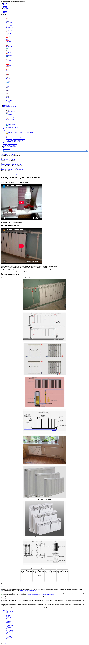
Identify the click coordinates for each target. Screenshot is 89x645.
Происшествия (9, 625)
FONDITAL (9, 65)
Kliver (7, 91)
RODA (7, 70)
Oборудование (9, 621)
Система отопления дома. (22, 182)
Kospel (7, 94)
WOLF (7, 75)
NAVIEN (8, 63)
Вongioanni (8, 60)
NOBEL (8, 78)
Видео (9, 174)
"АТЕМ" (8, 36)
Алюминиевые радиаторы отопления (28, 601)
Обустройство (9, 630)
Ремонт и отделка (10, 635)
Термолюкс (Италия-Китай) (12, 127)
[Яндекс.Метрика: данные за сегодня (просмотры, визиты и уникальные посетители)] (5, 643)
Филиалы (5, 9)
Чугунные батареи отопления (8, 159)
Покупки (8, 613)
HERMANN (9, 30)
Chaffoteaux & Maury (11, 97)
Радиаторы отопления (18, 174)
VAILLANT (9, 49)
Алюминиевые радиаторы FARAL (14, 137)
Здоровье (8, 622)
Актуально (8, 636)
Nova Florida (9, 102)
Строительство (9, 611)
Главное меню (4, 174)
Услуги (7, 616)
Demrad (8, 101)
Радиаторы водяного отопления (24, 598)
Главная (5, 3)
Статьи (5, 11)
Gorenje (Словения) (10, 111)
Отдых (7, 633)
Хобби (7, 620)
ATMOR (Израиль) (10, 124)
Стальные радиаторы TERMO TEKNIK (15, 139)
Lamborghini (9, 55)
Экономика (8, 617)
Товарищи (5, 8)
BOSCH (8, 39)
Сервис (5, 7)
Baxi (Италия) (9, 58)
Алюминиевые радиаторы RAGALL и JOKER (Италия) (19, 132)
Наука (7, 623)
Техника (8, 615)
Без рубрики (9, 640)
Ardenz (7, 86)
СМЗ (7, 89)
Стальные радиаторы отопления (25, 586)
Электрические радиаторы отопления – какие (11, 164)
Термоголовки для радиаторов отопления (10, 154)
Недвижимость (9, 631)
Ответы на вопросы (11, 638)
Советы (8, 618)
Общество (8, 627)
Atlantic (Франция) (10, 122)
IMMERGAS (9, 33)
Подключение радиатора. (8, 182)
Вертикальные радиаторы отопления (28, 590)
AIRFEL (8, 104)
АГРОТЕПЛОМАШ (11, 22)
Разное (5, 610)
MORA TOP (9, 100)
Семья (7, 632)
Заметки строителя (10, 628)
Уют (7, 612)
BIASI (7, 73)
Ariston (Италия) (10, 117)
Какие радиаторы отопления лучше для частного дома (41, 594)
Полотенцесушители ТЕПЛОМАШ (14, 140)
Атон (7, 68)
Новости (5, 6)
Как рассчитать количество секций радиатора (11, 156)
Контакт (5, 12)
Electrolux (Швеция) (11, 109)
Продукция (6, 4)
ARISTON (8, 41)
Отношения (9, 637)
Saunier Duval (9, 99)
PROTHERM (9, 46)
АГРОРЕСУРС (9, 25)
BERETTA (8, 52)
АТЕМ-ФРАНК (9, 20)
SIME (7, 83)
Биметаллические (5, 161)
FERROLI (8, 44)
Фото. (31, 182)
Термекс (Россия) (10, 119)
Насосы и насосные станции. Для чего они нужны (13, 169)
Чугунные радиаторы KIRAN (13, 141)
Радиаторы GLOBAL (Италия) (13, 135)
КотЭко (8, 81)
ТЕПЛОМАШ (9, 27)
